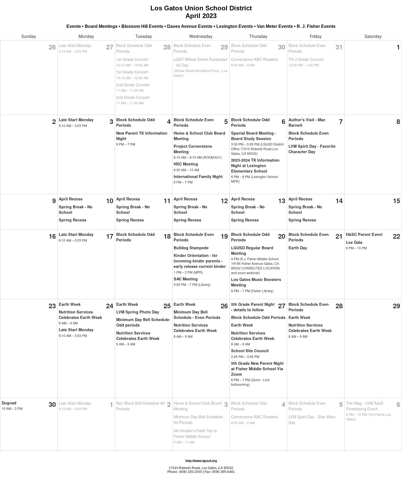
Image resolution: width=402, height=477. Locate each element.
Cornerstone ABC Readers (254, 59)
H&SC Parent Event (364, 234)
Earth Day (298, 247)
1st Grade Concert (132, 59)
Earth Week (70, 304)
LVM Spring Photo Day (137, 312)
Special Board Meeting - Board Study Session (253, 135)
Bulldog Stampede (191, 247)
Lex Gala (354, 242)
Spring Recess (72, 220)
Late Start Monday (75, 45)
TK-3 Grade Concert (306, 59)
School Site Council (250, 350)
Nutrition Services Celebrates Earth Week (80, 314)
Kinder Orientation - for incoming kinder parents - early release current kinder (200, 261)
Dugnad (9, 402)
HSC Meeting (186, 164)
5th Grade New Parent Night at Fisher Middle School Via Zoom (257, 368)
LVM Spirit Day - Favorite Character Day (312, 148)
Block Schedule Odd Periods (258, 317)
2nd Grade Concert (133, 84)
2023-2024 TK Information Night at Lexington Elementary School (255, 165)
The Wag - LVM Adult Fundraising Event (364, 405)
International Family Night (198, 176)
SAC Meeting (186, 279)
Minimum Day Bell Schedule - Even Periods (197, 314)
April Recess (71, 199)
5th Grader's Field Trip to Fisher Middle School (195, 433)
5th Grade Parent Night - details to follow (253, 306)
